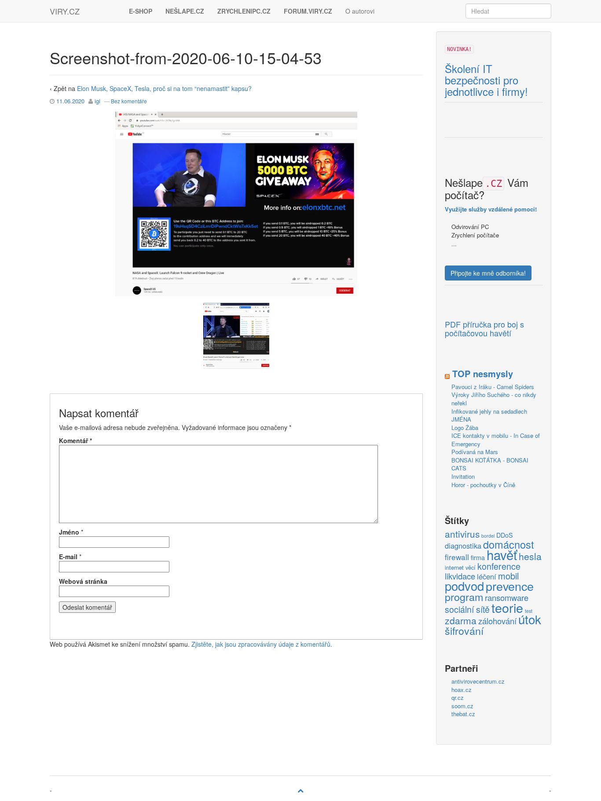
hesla (530, 556)
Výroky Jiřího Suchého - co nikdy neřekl (493, 398)
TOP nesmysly (482, 373)
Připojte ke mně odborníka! (488, 273)
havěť (502, 554)
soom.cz (462, 706)
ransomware (506, 597)
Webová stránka (83, 581)
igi (97, 101)
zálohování (497, 621)
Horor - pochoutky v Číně (483, 485)
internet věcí (460, 567)
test (528, 611)
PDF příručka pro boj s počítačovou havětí (484, 329)
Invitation (463, 476)
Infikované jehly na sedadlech (489, 411)
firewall (457, 557)
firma (478, 557)
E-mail (68, 556)
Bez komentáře (129, 101)
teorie (507, 607)
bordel (488, 535)
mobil (508, 576)
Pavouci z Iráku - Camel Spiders (492, 386)
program (464, 597)
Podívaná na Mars (474, 452)
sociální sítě (467, 609)
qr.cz (457, 697)
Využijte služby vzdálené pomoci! (491, 209)
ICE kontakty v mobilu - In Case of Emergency (495, 439)
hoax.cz (461, 689)
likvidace (460, 576)
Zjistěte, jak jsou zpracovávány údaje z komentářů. (261, 644)
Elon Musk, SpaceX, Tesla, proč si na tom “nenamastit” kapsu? (164, 88)
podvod (464, 586)
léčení (486, 576)
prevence (510, 586)
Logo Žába (464, 427)
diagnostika (463, 546)
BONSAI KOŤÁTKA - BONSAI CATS (489, 464)
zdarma (460, 620)
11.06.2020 (70, 101)
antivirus (462, 534)
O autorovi (359, 11)
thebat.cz (463, 714)
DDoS (504, 535)
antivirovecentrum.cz (478, 681)
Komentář (75, 440)
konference (498, 566)
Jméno (69, 532)
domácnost (508, 544)
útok (529, 619)
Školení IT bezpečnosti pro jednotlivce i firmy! (486, 80)
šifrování (464, 630)
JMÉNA (461, 419)
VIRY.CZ (65, 11)
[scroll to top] (300, 790)
